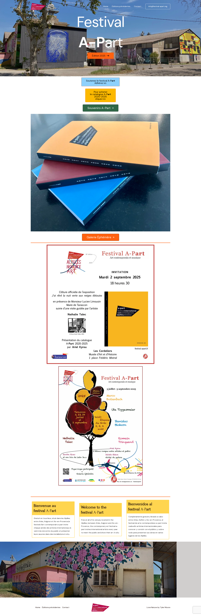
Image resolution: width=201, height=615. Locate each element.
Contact (137, 6)
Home (105, 6)
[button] (157, 6)
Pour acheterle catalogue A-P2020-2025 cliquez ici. (100, 95)
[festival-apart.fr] (38, 6)
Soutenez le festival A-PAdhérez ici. (100, 82)
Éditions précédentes (121, 6)
